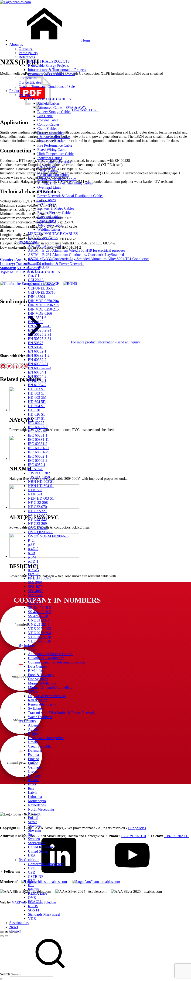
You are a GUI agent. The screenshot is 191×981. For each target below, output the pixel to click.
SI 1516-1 (35, 603)
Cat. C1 (33, 276)
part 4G (33, 570)
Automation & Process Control (50, 654)
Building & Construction (46, 658)
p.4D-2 (33, 549)
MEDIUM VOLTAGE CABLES (53, 234)
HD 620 (34, 410)
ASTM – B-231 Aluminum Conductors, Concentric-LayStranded (76, 255)
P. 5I (31, 540)
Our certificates (30, 82)
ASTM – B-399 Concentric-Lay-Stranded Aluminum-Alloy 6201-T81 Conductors (88, 259)
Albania (34, 725)
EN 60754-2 (37, 376)
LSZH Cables (47, 171)
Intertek (33, 889)
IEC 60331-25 (38, 452)
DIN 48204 (36, 297)
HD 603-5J (36, 393)
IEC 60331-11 (38, 439)
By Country (27, 721)
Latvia (32, 792)
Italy (31, 788)
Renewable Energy (42, 704)
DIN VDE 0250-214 (43, 305)
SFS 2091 (35, 582)
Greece (33, 771)
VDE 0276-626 (39, 641)
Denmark (35, 750)
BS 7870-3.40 (38, 267)
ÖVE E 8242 (38, 528)
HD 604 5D (37, 402)
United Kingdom (40, 847)
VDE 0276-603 (39, 629)
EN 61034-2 (37, 385)
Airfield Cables (48, 103)
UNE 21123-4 (38, 624)
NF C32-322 (37, 515)
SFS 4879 (35, 587)
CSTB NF (35, 877)
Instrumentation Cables (54, 162)
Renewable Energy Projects (48, 65)
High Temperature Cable (55, 154)
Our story (26, 49)
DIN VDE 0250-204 (43, 301)
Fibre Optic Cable (50, 141)
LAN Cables (46, 166)
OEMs (33, 692)
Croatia (33, 742)
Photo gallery (28, 53)
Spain (32, 834)
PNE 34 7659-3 (39, 578)
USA (32, 855)
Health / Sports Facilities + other (51, 74)
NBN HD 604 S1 (41, 486)
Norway (34, 813)
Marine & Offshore (42, 683)
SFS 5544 (35, 595)
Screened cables (49, 217)
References (27, 57)
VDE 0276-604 (39, 633)
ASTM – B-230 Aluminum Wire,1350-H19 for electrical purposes (76, 250)
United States (38, 851)
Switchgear (36, 708)
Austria (33, 729)
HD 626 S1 (36, 414)
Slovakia (34, 826)
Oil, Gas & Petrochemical (47, 696)
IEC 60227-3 (37, 427)
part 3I (33, 566)
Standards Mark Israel (44, 914)
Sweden (34, 839)
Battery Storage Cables (54, 112)
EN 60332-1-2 (38, 355)
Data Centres (37, 666)
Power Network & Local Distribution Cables (70, 196)
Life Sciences (38, 679)
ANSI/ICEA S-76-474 (44, 246)
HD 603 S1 (36, 389)
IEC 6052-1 (36, 465)
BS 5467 (34, 263)
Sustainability (19, 923)
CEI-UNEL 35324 (41, 284)
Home (85, 40)
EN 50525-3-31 (39, 339)
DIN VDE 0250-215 (43, 309)
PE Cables (45, 192)
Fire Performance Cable (54, 145)
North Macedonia (41, 809)
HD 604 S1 (36, 406)
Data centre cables (50, 133)
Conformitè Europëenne (45, 864)
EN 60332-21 (38, 364)
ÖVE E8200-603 (40, 532)
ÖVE (32, 898)
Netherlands (37, 805)
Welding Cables (49, 229)
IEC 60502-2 (37, 460)
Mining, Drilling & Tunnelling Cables (65, 183)
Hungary (34, 776)
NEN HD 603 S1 (41, 498)
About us (16, 44)
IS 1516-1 (35, 469)
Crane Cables (47, 129)
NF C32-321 (37, 511)
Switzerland (36, 843)
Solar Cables (46, 221)
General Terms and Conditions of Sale (47, 86)
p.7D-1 (33, 561)
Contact (15, 931)
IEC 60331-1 (37, 435)
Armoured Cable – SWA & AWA (61, 107)
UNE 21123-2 (38, 620)
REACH (34, 902)
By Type (25, 95)
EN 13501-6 (37, 318)
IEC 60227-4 (37, 431)
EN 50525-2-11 (39, 326)
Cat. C (33, 271)
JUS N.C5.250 (39, 477)
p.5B (31, 553)
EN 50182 (35, 322)
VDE (32, 919)
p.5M (32, 557)
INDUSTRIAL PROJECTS (49, 61)
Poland (33, 818)
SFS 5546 (35, 599)
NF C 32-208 (38, 503)
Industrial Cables (49, 158)
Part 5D (33, 574)
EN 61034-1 (37, 381)
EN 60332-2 (37, 360)
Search (5, 974)
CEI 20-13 (36, 280)
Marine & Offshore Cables (56, 179)
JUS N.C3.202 (39, 473)
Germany (35, 767)
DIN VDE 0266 (40, 313)
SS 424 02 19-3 (39, 608)
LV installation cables (53, 175)
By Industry (27, 645)
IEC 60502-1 (37, 456)
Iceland (33, 780)
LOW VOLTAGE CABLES (49, 99)
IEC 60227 (36, 423)
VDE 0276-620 (39, 637)
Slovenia (34, 830)
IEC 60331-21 (38, 448)
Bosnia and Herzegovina (46, 738)
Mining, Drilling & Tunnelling (50, 687)
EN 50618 (35, 347)
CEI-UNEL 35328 (41, 288)
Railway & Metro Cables (55, 208)
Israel (32, 784)
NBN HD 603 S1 (41, 481)
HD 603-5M (37, 397)
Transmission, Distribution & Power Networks (62, 713)
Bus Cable (45, 116)
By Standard (28, 242)
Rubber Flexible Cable (54, 213)
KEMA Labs (37, 893)
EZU (31, 881)
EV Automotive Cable (53, 137)
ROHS (33, 906)
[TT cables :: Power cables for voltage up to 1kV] (15, 2)
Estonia (33, 755)
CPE (31, 868)
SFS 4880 (35, 591)
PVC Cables (46, 204)
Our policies (28, 78)
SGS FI (33, 910)
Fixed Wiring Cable (51, 150)
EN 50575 (35, 343)
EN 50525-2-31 (39, 334)
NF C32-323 (37, 519)
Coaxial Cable (47, 120)
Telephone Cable (49, 225)
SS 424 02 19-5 (39, 612)
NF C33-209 (37, 524)
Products (15, 91)
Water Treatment (40, 717)
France (33, 763)
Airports (34, 650)
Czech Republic (39, 746)
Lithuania (35, 797)
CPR (31, 872)
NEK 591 (35, 494)
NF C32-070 (37, 507)
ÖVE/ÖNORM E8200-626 (48, 536)
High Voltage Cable (42, 238)
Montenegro (37, 801)
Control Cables (48, 124)
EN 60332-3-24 (39, 368)
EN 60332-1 (37, 351)
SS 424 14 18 (38, 616)
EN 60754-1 (37, 372)
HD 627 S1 (36, 418)
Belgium (34, 734)
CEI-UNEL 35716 (41, 292)
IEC (31, 885)
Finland (33, 759)
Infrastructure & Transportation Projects (57, 70)
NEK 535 (35, 490)
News (13, 927)
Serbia (32, 822)
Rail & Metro (38, 700)
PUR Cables (46, 200)
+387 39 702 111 (176, 836)
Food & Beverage (41, 675)
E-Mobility (36, 671)
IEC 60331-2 (37, 444)
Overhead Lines (49, 187)
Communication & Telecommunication (56, 662)
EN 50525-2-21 (39, 330)
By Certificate (29, 860)
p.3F (31, 545)
